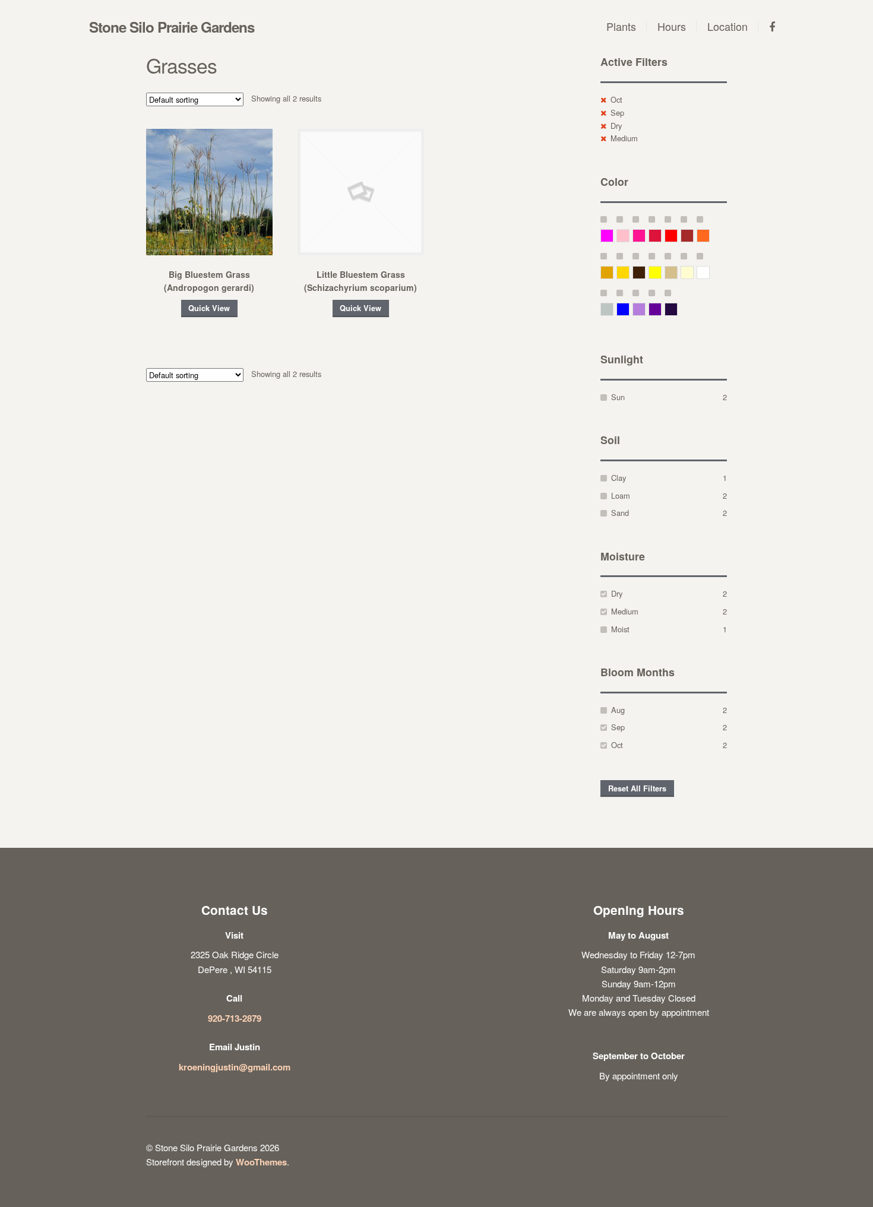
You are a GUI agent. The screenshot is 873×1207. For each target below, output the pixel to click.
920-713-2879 (234, 1018)
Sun (618, 397)
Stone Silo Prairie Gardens (171, 27)
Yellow (661, 272)
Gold (629, 272)
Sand (620, 512)
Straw (677, 272)
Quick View (209, 308)
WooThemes (261, 1161)
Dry (616, 125)
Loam (620, 495)
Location (727, 26)
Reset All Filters (637, 788)
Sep (617, 112)
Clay (618, 477)
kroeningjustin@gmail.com (234, 1066)
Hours (671, 26)
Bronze (645, 272)
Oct (616, 99)
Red (677, 235)
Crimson (661, 235)
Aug (618, 709)
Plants (621, 26)
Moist (620, 629)
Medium (624, 138)
